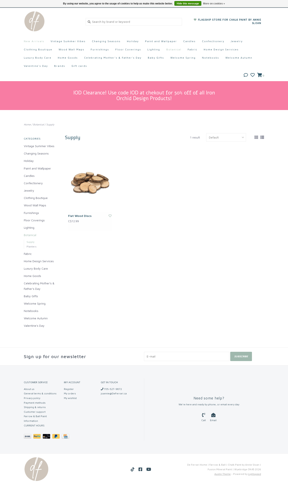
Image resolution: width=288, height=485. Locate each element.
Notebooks (210, 57)
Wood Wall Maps (71, 49)
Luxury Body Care (37, 57)
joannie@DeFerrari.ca (114, 393)
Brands (59, 65)
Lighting (153, 49)
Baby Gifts (156, 57)
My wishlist (70, 398)
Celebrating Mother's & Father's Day (112, 57)
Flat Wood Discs (80, 216)
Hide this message (188, 3)
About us (29, 389)
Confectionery (213, 41)
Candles (189, 41)
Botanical (173, 49)
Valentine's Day (36, 65)
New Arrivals (34, 41)
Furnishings (100, 49)
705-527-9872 (112, 389)
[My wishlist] (252, 75)
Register (69, 389)
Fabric (192, 49)
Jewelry (237, 41)
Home (27, 124)
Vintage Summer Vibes (68, 41)
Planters (31, 246)
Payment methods (35, 402)
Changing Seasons (106, 41)
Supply (50, 124)
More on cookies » (214, 3)
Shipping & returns (35, 407)
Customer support (35, 411)
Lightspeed (254, 474)
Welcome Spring (183, 57)
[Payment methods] (28, 437)
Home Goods (68, 57)
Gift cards (79, 65)
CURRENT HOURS (34, 425)
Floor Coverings (128, 49)
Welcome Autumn (238, 57)
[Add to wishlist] (110, 216)
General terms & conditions (40, 393)
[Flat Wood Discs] (90, 181)
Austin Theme (222, 474)
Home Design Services (221, 49)
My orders (70, 393)
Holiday (133, 41)
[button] (246, 75)
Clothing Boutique (38, 49)
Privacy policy (32, 398)
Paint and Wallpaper (161, 41)
